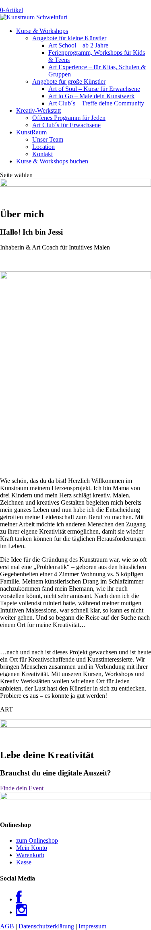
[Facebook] (19, 899)
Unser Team (47, 139)
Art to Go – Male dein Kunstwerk (91, 96)
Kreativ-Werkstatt (38, 110)
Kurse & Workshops (42, 30)
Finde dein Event (21, 788)
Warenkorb (30, 855)
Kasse (23, 862)
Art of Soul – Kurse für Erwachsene (94, 88)
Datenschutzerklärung (46, 926)
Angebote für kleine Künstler (69, 38)
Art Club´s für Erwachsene (66, 125)
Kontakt (42, 154)
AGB (7, 926)
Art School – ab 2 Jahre (78, 45)
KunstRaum (31, 132)
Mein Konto (31, 847)
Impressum (92, 926)
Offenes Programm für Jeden (68, 117)
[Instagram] (21, 912)
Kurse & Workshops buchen (52, 161)
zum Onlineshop (37, 840)
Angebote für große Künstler (68, 81)
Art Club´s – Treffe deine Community (96, 103)
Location (43, 146)
